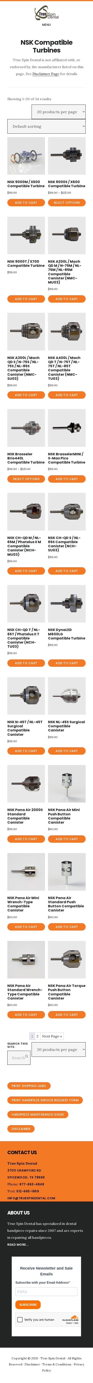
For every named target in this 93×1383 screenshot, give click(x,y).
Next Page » (52, 1036)
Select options (67, 202)
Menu (46, 25)
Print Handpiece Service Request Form (45, 1100)
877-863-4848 (31, 1184)
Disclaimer (21, 1129)
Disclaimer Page (45, 74)
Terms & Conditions (56, 1364)
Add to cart (26, 202)
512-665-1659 (27, 1191)
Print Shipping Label (29, 1086)
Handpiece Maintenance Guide (38, 1114)
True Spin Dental (46, 12)
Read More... (18, 1244)
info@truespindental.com (31, 1198)
